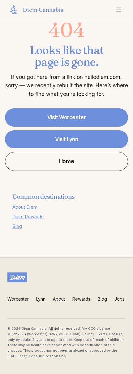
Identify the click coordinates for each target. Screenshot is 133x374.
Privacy (88, 334)
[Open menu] (119, 10)
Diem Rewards (28, 217)
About (59, 299)
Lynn (40, 299)
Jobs (119, 299)
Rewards (81, 299)
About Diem (24, 207)
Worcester (18, 299)
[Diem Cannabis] (66, 277)
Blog (17, 226)
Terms (102, 334)
